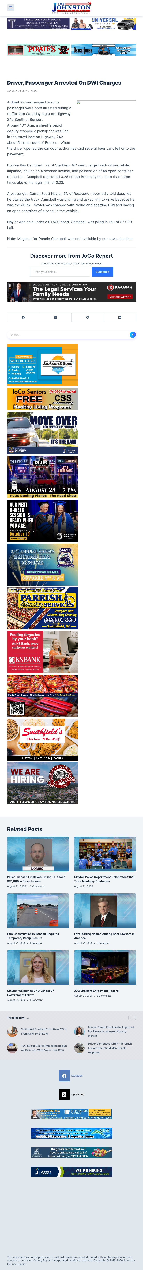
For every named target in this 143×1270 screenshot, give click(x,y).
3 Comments (37, 886)
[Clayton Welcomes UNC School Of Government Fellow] (38, 967)
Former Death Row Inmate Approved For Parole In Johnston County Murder (111, 1032)
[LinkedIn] (120, 317)
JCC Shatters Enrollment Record (96, 990)
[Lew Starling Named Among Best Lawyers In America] (105, 910)
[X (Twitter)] (55, 317)
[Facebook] (23, 317)
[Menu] (10, 7)
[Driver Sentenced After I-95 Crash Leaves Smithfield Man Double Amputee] (79, 1048)
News (34, 91)
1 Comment (36, 943)
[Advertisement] (71, 1212)
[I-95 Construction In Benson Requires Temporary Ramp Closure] (38, 910)
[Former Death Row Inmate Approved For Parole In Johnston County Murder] (79, 1031)
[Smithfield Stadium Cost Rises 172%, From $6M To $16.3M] (12, 1031)
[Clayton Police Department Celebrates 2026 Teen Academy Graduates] (105, 854)
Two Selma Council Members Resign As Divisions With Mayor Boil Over (44, 1048)
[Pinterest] (88, 317)
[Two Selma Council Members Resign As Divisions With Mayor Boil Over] (12, 1048)
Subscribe (102, 272)
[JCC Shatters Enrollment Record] (105, 967)
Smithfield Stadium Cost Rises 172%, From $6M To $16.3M (44, 1031)
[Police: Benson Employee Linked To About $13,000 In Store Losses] (38, 854)
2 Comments (104, 995)
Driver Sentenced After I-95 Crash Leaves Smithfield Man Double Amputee (110, 1048)
